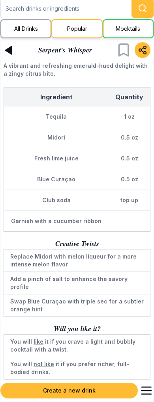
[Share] (142, 50)
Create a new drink (69, 390)
